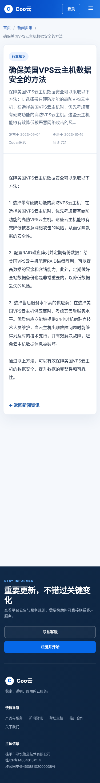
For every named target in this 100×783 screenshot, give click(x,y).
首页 (7, 27)
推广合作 (76, 718)
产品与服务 (14, 718)
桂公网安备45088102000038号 (30, 766)
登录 (71, 9)
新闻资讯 (24, 27)
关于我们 (12, 727)
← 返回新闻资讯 (24, 405)
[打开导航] (91, 9)
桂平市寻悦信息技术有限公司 (27, 754)
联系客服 (50, 631)
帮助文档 (56, 718)
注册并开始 (50, 646)
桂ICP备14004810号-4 (23, 760)
